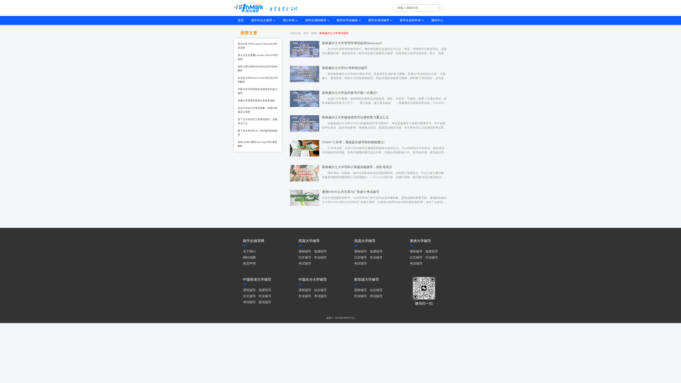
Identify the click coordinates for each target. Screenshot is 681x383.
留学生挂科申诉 (410, 20)
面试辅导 (265, 302)
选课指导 (320, 251)
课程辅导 (304, 251)
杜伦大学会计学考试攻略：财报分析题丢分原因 (257, 110)
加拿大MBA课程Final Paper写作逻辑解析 (257, 144)
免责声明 (249, 263)
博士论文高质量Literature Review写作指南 (258, 57)
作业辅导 (320, 257)
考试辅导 (304, 263)
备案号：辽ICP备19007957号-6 (340, 318)
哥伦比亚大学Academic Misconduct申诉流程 (257, 46)
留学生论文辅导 (261, 20)
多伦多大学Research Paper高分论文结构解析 (258, 80)
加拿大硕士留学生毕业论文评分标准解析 (257, 68)
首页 (241, 20)
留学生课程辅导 (315, 20)
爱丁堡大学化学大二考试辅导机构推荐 (257, 132)
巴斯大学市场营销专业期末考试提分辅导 (257, 91)
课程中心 (437, 20)
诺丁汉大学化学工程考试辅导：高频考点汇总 (257, 121)
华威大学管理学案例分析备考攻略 (256, 100)
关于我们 (249, 251)
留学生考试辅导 (378, 20)
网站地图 (249, 257)
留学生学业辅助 (347, 20)
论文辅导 (304, 257)
